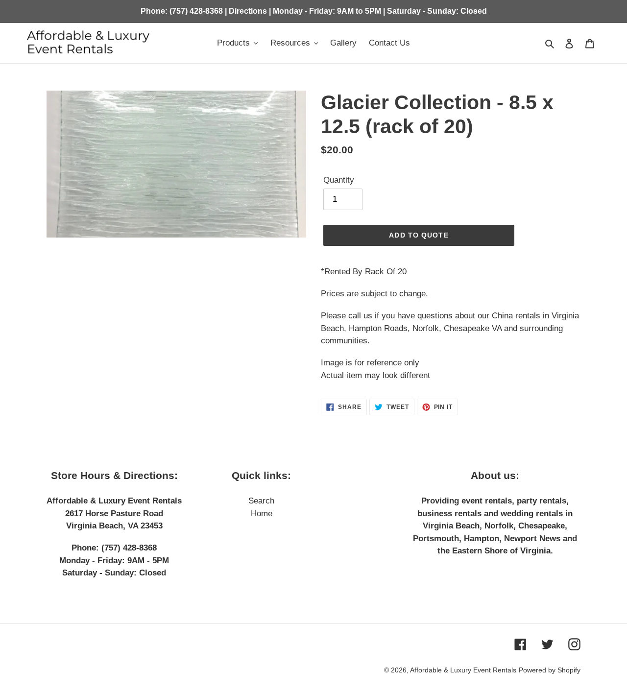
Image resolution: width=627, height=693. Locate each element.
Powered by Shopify (549, 670)
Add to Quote (418, 235)
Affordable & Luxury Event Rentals (463, 670)
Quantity (338, 180)
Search (261, 500)
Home (261, 513)
